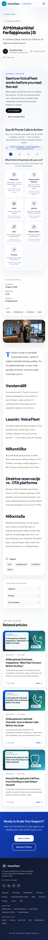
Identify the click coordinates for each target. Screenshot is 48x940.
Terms (13, 901)
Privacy (5, 901)
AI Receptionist (12, 21)
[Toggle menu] (43, 3)
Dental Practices (20, 909)
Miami (4, 923)
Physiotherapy (23, 912)
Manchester (39, 920)
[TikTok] (19, 886)
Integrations (27, 893)
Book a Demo (24, 838)
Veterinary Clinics (8, 912)
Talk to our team (11, 880)
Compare (39, 893)
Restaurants (6, 909)
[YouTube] (4, 886)
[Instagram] (14, 886)
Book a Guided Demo (16, 117)
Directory (42, 897)
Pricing (11, 596)
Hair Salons (33, 909)
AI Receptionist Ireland (19, 897)
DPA (21, 901)
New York (21, 920)
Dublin (4, 920)
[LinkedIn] (9, 886)
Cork (30, 920)
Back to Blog (10, 14)
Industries (16, 893)
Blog (33, 897)
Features (11, 589)
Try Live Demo (13, 111)
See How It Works (24, 847)
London (12, 920)
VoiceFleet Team (15, 50)
